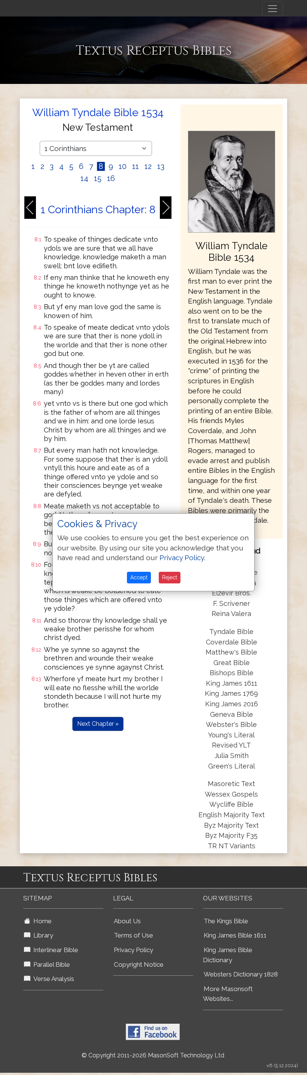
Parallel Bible (50, 964)
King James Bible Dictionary (227, 955)
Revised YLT (231, 745)
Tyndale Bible (231, 631)
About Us (127, 921)
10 (122, 166)
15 (97, 178)
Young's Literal (231, 735)
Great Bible (231, 663)
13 (160, 166)
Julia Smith (232, 756)
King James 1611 (231, 683)
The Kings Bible (226, 921)
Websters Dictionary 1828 (241, 974)
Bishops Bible (231, 673)
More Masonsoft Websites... (228, 994)
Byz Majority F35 (231, 835)
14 (84, 178)
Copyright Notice (139, 964)
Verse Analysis (52, 978)
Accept (139, 577)
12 (148, 166)
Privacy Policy (133, 950)
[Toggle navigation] (272, 8)
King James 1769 (231, 693)
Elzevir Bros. (231, 593)
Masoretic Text (231, 784)
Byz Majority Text (231, 825)
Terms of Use (133, 935)
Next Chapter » (98, 723)
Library (41, 935)
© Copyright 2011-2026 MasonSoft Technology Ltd (153, 1055)
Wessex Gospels (231, 794)
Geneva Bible (231, 714)
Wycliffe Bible (231, 804)
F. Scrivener (231, 603)
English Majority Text (231, 815)
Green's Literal (231, 766)
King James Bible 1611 (235, 935)
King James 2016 (231, 704)
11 (135, 166)
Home (41, 921)
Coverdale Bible (231, 642)
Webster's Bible (231, 724)
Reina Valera (231, 613)
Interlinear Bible (54, 950)
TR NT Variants (231, 846)
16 (111, 178)
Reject (169, 577)
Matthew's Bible (231, 652)
